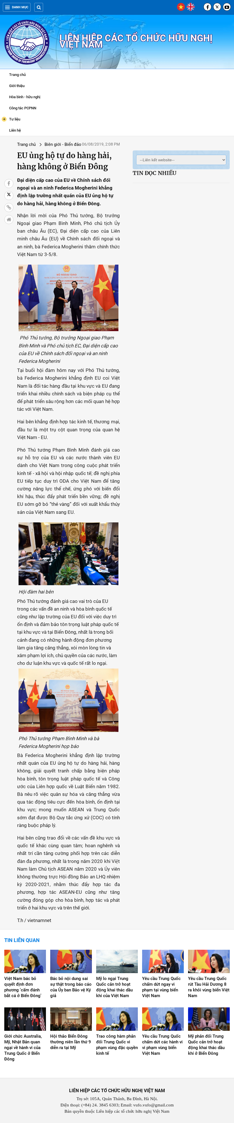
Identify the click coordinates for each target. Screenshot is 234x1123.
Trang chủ (17, 75)
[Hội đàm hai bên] (68, 553)
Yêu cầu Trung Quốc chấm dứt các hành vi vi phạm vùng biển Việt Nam (162, 1045)
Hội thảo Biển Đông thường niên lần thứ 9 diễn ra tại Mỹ (70, 1042)
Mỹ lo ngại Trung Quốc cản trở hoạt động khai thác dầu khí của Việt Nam (114, 987)
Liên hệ (15, 130)
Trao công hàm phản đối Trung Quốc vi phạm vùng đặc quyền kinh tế (117, 1045)
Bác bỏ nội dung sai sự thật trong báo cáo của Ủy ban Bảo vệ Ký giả (71, 987)
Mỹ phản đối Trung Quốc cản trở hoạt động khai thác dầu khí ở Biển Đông (206, 1045)
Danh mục (20, 7)
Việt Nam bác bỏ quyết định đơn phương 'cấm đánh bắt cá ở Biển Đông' (22, 987)
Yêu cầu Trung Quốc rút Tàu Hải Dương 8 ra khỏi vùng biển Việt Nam (208, 987)
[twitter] (217, 7)
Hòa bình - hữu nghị (24, 97)
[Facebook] (207, 7)
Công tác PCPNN (22, 108)
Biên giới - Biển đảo (63, 144)
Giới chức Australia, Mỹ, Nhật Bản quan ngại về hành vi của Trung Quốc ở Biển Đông (23, 1048)
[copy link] (8, 207)
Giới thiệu (17, 86)
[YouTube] (227, 7)
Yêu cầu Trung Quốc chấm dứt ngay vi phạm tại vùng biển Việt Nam (161, 987)
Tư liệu (12, 119)
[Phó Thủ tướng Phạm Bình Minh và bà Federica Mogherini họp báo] (68, 700)
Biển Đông (65, 632)
